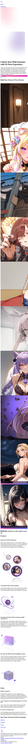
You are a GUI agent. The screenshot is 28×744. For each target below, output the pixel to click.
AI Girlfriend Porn (12, 738)
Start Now (4, 76)
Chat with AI (3, 6)
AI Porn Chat (3, 740)
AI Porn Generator (4, 738)
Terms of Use (3, 742)
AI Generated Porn (20, 738)
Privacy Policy (9, 742)
